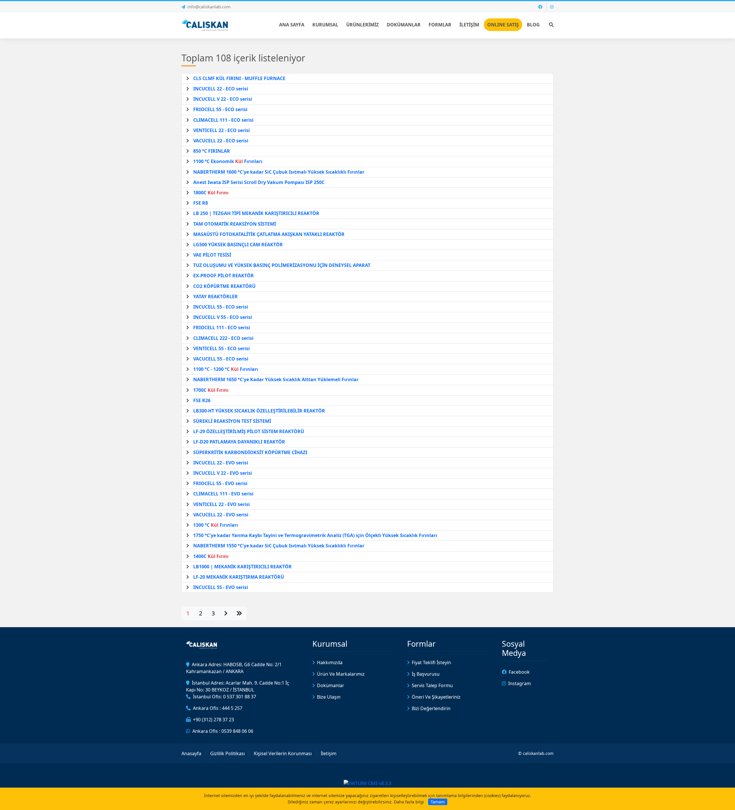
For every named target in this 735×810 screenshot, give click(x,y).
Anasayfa (191, 753)
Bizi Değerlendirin (431, 708)
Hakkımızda (330, 662)
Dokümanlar (330, 685)
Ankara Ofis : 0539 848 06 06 (222, 731)
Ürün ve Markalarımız (341, 674)
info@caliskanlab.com (209, 6)
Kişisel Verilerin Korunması (283, 753)
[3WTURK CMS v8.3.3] (367, 783)
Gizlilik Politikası (227, 753)
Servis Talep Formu (432, 685)
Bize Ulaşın (329, 697)
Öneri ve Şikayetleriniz (436, 697)
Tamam (438, 802)
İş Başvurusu (426, 674)
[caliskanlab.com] (205, 25)
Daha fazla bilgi (409, 802)
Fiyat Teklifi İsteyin (431, 662)
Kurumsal (329, 643)
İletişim (328, 753)
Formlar (421, 643)
